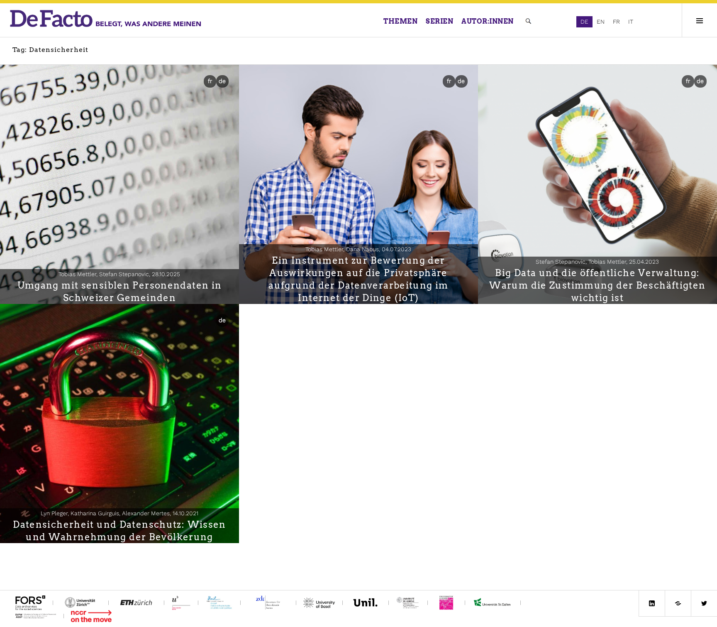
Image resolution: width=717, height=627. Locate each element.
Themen (400, 21)
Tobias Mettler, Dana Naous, (358, 249)
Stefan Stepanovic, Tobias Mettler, (597, 261)
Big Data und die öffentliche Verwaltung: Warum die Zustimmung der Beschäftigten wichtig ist (597, 285)
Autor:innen (487, 21)
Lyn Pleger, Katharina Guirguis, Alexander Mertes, (119, 513)
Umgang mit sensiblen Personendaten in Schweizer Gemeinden (119, 291)
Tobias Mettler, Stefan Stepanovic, (119, 274)
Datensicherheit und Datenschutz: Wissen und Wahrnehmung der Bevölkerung (119, 530)
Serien (439, 21)
